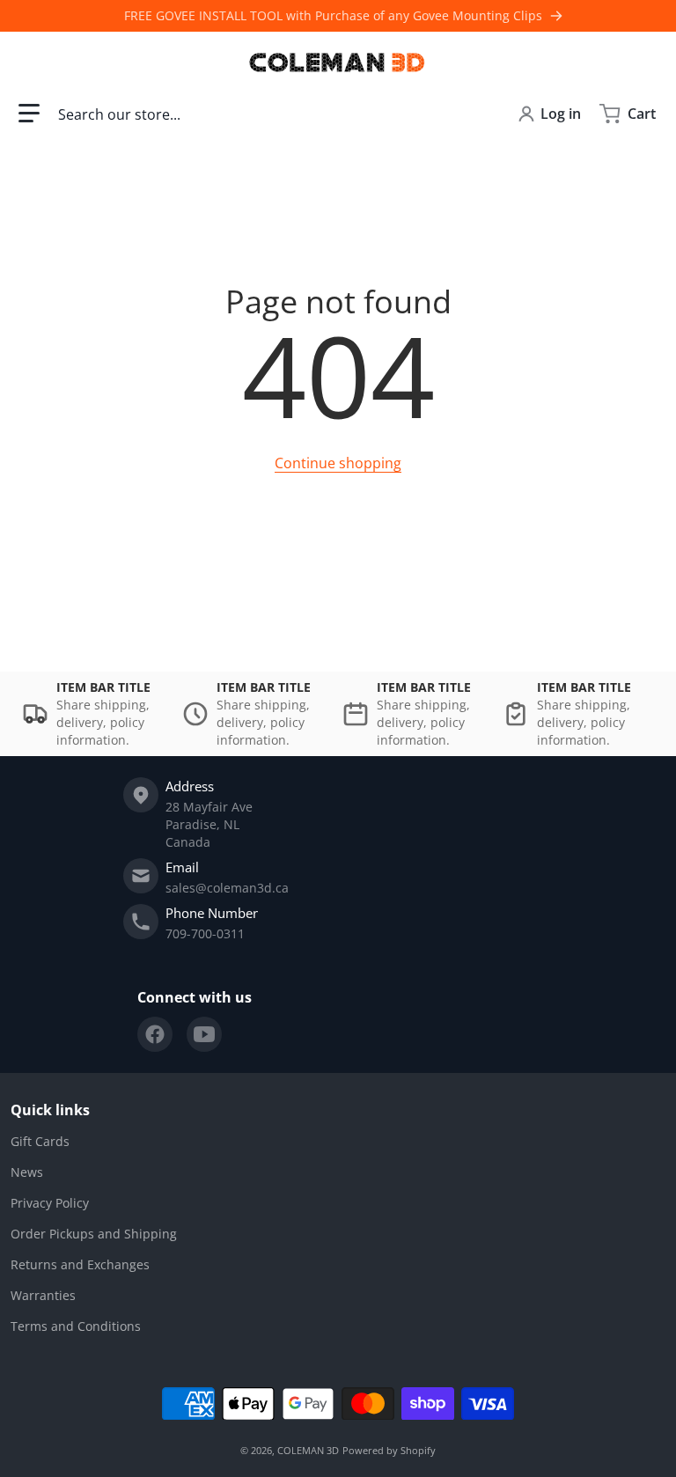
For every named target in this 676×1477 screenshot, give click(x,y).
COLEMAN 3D (308, 1450)
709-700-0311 (205, 933)
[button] (29, 113)
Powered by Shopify (389, 1450)
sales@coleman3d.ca (227, 887)
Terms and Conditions (76, 1326)
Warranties (43, 1295)
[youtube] (204, 1034)
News (27, 1172)
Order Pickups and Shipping (94, 1233)
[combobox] (274, 113)
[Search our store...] (480, 113)
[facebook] (155, 1034)
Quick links (50, 1110)
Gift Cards (40, 1141)
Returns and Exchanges (80, 1264)
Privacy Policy (50, 1202)
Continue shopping (338, 463)
